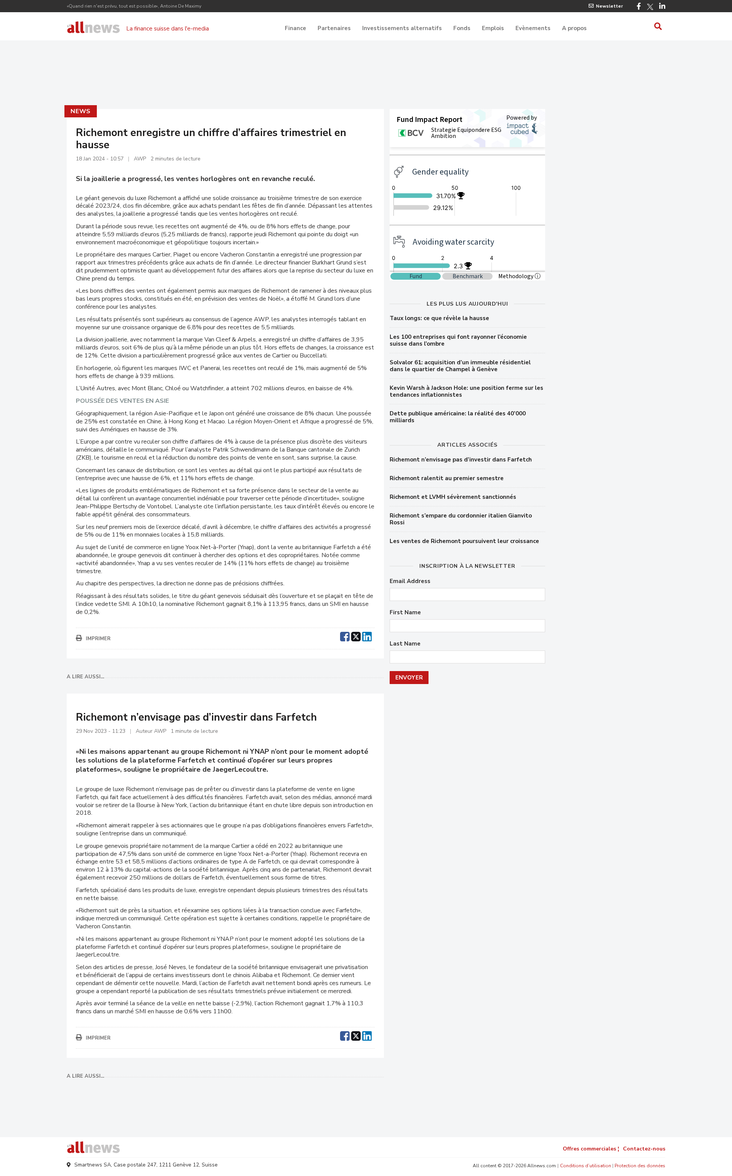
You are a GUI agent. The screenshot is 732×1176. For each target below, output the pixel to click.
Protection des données (640, 1166)
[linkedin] (367, 635)
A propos (574, 28)
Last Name (405, 643)
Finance (295, 28)
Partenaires (334, 28)
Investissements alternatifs (402, 28)
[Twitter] (650, 7)
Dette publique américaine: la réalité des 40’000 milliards (458, 417)
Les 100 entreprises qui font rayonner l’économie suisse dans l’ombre (458, 340)
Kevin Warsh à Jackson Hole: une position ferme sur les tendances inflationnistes (466, 391)
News (81, 111)
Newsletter (609, 6)
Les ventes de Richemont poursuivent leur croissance (464, 541)
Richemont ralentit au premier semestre (447, 478)
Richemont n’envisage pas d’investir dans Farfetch (461, 459)
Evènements (533, 28)
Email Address (410, 581)
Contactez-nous (644, 1148)
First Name (405, 612)
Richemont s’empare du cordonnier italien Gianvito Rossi (461, 519)
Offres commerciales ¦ (591, 1148)
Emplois (493, 28)
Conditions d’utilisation (585, 1166)
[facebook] (345, 635)
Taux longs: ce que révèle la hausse (439, 318)
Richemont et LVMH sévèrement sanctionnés (453, 496)
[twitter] (356, 635)
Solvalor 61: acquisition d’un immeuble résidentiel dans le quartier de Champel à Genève (460, 366)
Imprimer (98, 638)
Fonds (461, 28)
